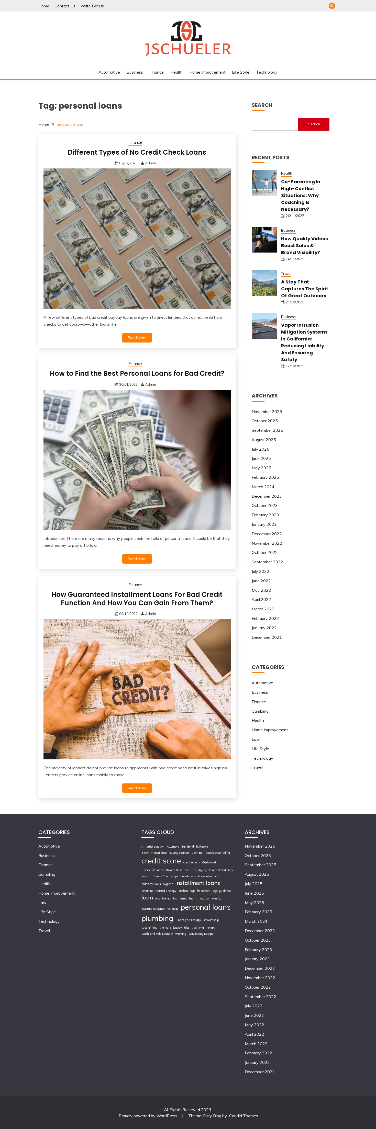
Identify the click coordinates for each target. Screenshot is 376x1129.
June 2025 (261, 458)
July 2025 (260, 449)
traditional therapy (203, 927)
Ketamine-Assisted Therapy (158, 891)
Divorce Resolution (177, 870)
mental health (188, 898)
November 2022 (267, 543)
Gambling (260, 711)
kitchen (183, 891)
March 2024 (263, 486)
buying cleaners (179, 852)
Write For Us (92, 5)
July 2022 (260, 571)
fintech (145, 876)
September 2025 (267, 430)
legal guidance (222, 891)
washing (180, 934)
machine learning (166, 898)
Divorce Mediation (152, 870)
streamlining (149, 927)
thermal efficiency (171, 927)
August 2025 (264, 439)
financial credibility (221, 870)
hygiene (168, 884)
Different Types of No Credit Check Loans (137, 152)
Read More (137, 337)
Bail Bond (187, 846)
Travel (286, 273)
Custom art (209, 862)
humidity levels (151, 884)
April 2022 (261, 599)
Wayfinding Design (201, 934)
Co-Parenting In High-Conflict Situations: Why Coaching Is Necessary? (300, 195)
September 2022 (267, 561)
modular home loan (211, 898)
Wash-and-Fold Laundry (157, 934)
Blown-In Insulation (154, 852)
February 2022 (265, 618)
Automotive (109, 72)
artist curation (155, 846)
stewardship (211, 920)
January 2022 (264, 627)
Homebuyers (188, 876)
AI (142, 846)
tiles (186, 927)
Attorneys (173, 846)
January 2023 (264, 524)
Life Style (240, 72)
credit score (161, 860)
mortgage (172, 908)
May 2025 (261, 467)
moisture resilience (152, 908)
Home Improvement (207, 72)
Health (176, 72)
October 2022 (265, 552)
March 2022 (263, 608)
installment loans (197, 882)
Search (314, 124)
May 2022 (261, 590)
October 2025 (265, 420)
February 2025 (265, 477)
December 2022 (267, 533)
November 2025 (267, 411)
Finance (156, 72)
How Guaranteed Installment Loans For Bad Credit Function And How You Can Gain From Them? (137, 599)
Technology (267, 72)
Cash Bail (198, 852)
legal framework (200, 891)
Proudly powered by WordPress (148, 1115)
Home (43, 5)
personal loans (206, 906)
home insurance (208, 876)
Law (256, 739)
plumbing (157, 918)
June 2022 (261, 580)
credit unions (191, 862)
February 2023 (265, 514)
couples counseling (218, 852)
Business (135, 72)
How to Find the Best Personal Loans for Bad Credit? (137, 373)
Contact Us (64, 5)
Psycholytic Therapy (188, 920)
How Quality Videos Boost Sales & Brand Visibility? (304, 245)
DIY (194, 870)
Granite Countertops (165, 876)
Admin (150, 163)
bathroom (202, 846)
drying (202, 870)
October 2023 (265, 505)
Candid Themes (243, 1115)
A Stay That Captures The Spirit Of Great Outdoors (304, 289)
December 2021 (267, 637)
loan (147, 897)
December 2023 (267, 496)
